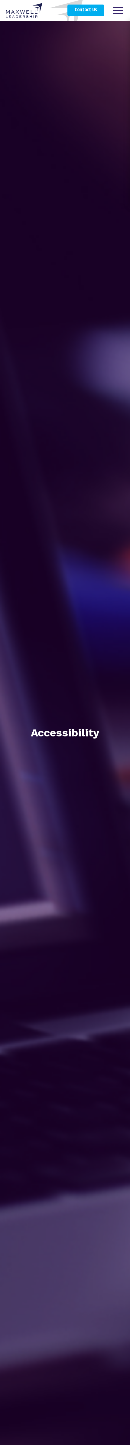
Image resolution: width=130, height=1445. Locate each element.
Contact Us (86, 10)
